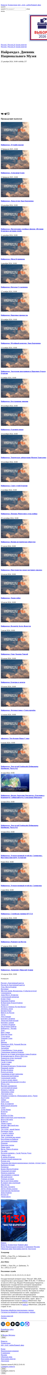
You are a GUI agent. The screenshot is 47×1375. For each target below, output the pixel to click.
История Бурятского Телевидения (13, 1066)
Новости (4, 5)
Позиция (4, 1143)
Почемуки (5, 1167)
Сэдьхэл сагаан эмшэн (9, 1080)
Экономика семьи (7, 1092)
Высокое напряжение (9, 1086)
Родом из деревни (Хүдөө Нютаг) (13, 1007)
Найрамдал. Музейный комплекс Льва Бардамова (21, 343)
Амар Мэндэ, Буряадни (9, 995)
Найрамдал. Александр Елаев (12, 173)
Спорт (3, 1108)
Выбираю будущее (8, 1165)
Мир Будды (5, 1185)
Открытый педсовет (8, 1171)
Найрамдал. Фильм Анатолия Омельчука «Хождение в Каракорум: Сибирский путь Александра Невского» (22, 796)
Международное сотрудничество (13, 1117)
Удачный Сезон (6, 1038)
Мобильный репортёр (9, 1106)
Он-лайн (4, 1151)
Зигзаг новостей (7, 1135)
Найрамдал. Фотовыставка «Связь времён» (18, 710)
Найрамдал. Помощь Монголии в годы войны (19, 514)
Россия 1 (4, 45)
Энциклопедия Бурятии (10, 1076)
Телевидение (12, 5)
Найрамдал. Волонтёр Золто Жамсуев (16, 626)
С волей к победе (7, 1133)
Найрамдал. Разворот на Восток (13, 942)
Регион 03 (4, 1195)
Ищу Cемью (5, 1032)
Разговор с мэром (7, 1022)
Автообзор (5, 1048)
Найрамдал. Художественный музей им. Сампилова (21, 886)
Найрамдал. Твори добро (11, 598)
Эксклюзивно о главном (10, 1175)
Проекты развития (8, 1173)
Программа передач (20, 1249)
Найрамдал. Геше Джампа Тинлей (14, 654)
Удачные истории (7, 1179)
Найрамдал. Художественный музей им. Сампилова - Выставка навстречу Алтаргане (22, 856)
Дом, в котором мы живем (10, 1137)
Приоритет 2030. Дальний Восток (13, 1044)
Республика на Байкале (9, 1139)
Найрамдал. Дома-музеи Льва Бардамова (17, 201)
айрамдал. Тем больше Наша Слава (15, 738)
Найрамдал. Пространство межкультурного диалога (21, 570)
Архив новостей (7, 1316)
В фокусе (4, 1121)
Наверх (3, 1243)
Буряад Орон (5, 999)
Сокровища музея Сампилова (12, 1074)
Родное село (5, 1161)
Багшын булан (6, 1011)
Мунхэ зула (5, 1084)
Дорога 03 (4, 1005)
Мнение (4, 1042)
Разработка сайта (7, 1329)
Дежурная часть (7, 1094)
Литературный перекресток (11, 1159)
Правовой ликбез (7, 1068)
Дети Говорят (6, 1017)
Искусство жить (7, 1119)
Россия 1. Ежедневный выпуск (12, 983)
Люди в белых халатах (9, 1189)
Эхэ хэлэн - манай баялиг (10, 1129)
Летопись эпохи (7, 1009)
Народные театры (7, 1145)
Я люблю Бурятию (8, 1157)
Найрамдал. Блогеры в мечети (13, 682)
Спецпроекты (6, 993)
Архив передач (21, 45)
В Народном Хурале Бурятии (12, 1003)
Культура (4, 1111)
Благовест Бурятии (8, 1018)
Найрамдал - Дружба (8, 1028)
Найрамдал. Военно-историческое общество (18, 542)
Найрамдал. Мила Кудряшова (13, 259)
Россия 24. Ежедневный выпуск (13, 985)
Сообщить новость (8, 1366)
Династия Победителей (9, 1020)
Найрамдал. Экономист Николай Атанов (17, 970)
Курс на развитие (7, 1104)
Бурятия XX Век (7, 1115)
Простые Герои (6, 1034)
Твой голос (5, 1102)
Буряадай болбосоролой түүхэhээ (13, 1082)
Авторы (4, 1318)
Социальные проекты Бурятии (12, 1052)
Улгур (3, 1015)
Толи (3, 1030)
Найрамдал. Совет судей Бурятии (14, 486)
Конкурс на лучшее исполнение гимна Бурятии (18, 1054)
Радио (3, 1247)
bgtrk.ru (25, 1300)
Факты (3, 1113)
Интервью (5, 989)
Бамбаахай (5, 1127)
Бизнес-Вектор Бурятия (9, 1169)
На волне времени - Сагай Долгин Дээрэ (16, 1153)
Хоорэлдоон (5, 1064)
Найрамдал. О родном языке (12, 429)
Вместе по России (7, 1013)
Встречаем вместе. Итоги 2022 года (14, 1056)
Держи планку (6, 1123)
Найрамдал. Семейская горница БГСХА (17, 914)
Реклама (37, 1247)
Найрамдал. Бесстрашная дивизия (14, 401)
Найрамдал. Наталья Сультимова (14, 287)
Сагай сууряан (6, 1062)
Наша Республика (7, 1060)
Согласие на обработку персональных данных (18, 1312)
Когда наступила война (9, 1181)
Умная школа (6, 1197)
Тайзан (3, 1100)
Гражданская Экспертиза (10, 1191)
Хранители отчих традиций (11, 1058)
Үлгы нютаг (5, 1036)
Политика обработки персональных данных (17, 1310)
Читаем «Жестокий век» (10, 1125)
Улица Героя (5, 1046)
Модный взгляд (6, 1177)
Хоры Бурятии (6, 1193)
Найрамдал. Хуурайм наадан (12, 145)
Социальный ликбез (8, 1078)
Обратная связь (6, 1249)
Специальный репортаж (10, 997)
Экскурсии (32, 1249)
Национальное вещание (15, 1247)
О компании (28, 1247)
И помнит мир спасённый (10, 1183)
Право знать (5, 1147)
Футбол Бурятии (7, 1070)
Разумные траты (7, 1131)
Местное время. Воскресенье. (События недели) (19, 991)
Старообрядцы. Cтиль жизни (12, 1050)
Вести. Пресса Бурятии (9, 1149)
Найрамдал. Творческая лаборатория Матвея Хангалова (23, 457)
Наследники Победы (8, 1026)
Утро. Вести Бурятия (8, 987)
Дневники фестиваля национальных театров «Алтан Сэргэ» (23, 1163)
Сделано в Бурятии (8, 1024)
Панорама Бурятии (8, 1001)
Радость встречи (7, 1072)
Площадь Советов (7, 1090)
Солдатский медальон (9, 1088)
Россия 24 (11, 45)
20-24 (3, 1040)
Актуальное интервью (9, 1141)
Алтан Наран (6, 1109)
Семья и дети (6, 1155)
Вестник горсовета (8, 1187)
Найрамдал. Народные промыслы (14, 315)
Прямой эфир (29, 5)
